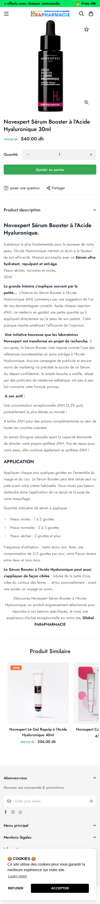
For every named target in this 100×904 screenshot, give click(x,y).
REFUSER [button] (15, 888)
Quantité (11, 154)
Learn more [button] (17, 876)
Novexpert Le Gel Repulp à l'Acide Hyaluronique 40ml (38, 732)
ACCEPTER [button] (60, 888)
